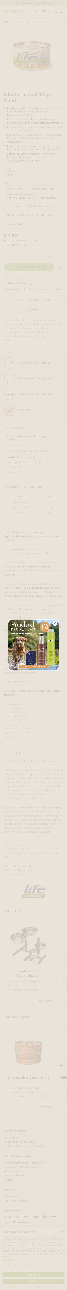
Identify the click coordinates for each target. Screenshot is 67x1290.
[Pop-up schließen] (54, 623)
